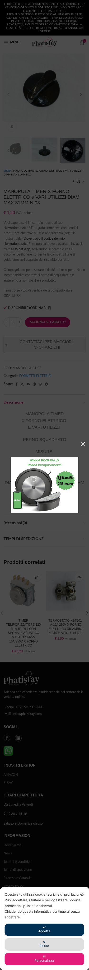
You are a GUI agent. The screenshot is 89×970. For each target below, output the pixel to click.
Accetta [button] (44, 931)
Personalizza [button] (44, 960)
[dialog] (44, 928)
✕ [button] (82, 893)
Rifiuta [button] (44, 946)
